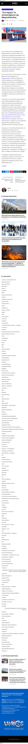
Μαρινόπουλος (6, 53)
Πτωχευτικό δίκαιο (6, 580)
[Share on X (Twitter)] (9, 24)
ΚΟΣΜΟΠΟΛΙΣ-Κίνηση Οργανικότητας (10, 498)
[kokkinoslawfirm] (14, 3)
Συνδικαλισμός (5, 595)
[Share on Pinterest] (12, 24)
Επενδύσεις (4, 444)
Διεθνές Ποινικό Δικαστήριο (8, 375)
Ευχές (3, 464)
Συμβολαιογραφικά (6, 588)
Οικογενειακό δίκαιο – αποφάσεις (9, 533)
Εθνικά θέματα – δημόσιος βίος (9, 405)
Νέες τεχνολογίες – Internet (8, 524)
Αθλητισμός (4, 286)
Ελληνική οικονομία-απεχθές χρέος (10, 418)
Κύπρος (3, 505)
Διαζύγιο (4, 351)
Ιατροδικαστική (5, 470)
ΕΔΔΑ (3, 401)
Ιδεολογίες (4, 472)
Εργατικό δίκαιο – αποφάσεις (8, 453)
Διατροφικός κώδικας (6, 366)
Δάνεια (3, 342)
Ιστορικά (4, 481)
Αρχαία (3, 312)
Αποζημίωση (4, 308)
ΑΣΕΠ (3, 314)
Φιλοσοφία (4, 640)
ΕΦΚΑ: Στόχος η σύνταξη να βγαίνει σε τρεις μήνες (7, 181)
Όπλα (3, 537)
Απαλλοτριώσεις (5, 303)
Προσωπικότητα (5, 578)
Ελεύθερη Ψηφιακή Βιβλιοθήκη (9, 416)
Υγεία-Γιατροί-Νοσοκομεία (8, 627)
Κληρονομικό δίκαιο (6, 494)
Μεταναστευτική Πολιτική (8, 511)
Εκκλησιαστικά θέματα (7, 409)
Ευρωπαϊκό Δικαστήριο (7, 461)
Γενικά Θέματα (5, 338)
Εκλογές (3, 412)
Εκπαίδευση (4, 414)
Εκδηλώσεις (4, 407)
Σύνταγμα (4, 604)
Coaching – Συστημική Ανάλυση (9, 279)
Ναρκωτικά (4, 518)
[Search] (26, 3)
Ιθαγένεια (4, 474)
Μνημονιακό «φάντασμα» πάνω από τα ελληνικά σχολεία (20, 181)
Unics (7, 20)
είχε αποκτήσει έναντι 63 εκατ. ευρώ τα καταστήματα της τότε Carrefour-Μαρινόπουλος (13, 116)
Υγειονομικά (4, 629)
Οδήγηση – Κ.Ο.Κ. (6, 528)
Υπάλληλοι (4, 631)
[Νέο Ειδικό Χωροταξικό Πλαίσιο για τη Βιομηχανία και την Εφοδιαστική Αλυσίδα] (14, 206)
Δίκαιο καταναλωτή (6, 379)
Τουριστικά (4, 620)
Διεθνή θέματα (5, 377)
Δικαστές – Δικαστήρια (7, 386)
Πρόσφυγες (4, 573)
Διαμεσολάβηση (5, 357)
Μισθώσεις (4, 513)
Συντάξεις (4, 606)
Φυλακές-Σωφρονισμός (7, 644)
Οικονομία (4, 535)
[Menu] (2, 3)
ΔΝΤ (3, 396)
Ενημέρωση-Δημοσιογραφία (8, 435)
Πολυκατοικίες (5, 565)
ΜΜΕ (3, 515)
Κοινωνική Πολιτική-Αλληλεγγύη (9, 496)
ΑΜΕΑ (3, 292)
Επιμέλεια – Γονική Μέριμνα (8, 448)
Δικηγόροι (4, 392)
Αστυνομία (4, 318)
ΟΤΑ (3, 541)
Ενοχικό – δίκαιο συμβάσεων (8, 438)
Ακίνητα (3, 288)
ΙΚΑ (2, 476)
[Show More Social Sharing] (14, 24)
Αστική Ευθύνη (5, 316)
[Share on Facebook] (7, 24)
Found (1, 743)
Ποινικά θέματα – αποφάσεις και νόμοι (10, 554)
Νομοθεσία (4, 526)
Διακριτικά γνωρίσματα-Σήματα (9, 355)
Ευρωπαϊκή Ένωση (6, 459)
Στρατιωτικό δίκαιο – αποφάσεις (9, 586)
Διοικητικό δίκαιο (5, 394)
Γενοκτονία (4, 340)
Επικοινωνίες (5, 446)
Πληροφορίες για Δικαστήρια (8, 550)
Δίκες (3, 390)
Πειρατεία (4, 546)
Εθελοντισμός (5, 403)
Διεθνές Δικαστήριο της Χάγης (8, 373)
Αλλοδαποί (4, 290)
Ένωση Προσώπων (6, 442)
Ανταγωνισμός (5, 301)
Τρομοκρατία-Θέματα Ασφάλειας (9, 624)
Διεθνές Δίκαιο (5, 370)
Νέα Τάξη (4, 522)
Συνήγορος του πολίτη (7, 601)
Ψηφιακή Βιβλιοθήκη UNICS (8, 648)
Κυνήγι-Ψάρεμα (5, 502)
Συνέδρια (4, 597)
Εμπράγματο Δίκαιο (6, 425)
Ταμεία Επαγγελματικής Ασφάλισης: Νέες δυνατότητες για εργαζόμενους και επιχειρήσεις (13, 239)
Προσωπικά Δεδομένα (6, 575)
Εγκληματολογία (5, 399)
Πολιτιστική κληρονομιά (7, 563)
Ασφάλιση (4, 321)
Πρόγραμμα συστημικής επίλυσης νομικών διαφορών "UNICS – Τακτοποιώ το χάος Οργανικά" (14, 570)
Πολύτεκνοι (4, 567)
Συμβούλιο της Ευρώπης (7, 591)
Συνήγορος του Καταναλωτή (8, 599)
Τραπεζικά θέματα (6, 622)
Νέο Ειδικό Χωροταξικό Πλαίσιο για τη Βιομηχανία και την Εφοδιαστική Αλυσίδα (17, 671)
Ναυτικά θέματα (5, 520)
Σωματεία (4, 611)
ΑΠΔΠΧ (3, 305)
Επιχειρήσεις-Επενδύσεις (7, 9)
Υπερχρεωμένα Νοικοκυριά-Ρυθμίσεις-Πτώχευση (13, 633)
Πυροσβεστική (5, 582)
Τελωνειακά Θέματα (6, 616)
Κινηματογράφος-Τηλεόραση (8, 492)
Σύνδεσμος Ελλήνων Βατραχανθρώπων (10, 593)
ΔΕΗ (2, 347)
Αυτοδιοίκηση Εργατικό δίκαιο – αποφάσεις (11, 325)
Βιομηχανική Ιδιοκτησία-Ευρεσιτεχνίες (11, 331)
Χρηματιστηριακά (6, 646)
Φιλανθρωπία (5, 637)
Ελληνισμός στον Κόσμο (7, 420)
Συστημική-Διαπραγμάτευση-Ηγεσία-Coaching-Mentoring (15, 609)
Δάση (3, 344)
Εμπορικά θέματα (6, 422)
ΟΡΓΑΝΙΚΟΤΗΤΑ (5, 539)
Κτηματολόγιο (5, 500)
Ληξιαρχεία (4, 507)
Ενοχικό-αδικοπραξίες (7, 440)
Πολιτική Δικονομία (6, 559)
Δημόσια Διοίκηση (6, 349)
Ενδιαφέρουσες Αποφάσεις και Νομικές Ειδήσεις (13, 429)
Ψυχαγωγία (4, 650)
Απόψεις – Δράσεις (6, 310)
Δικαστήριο (4, 388)
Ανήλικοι (4, 297)
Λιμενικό (4, 509)
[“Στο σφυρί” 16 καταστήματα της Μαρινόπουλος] (14, 42)
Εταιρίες (4, 457)
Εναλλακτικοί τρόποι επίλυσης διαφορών (11, 427)
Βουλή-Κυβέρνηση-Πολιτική (8, 334)
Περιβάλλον (4, 548)
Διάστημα (4, 362)
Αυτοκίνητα (4, 327)
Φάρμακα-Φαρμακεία (6, 635)
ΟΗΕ (3, 531)
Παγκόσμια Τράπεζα (6, 544)
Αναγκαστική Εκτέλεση (7, 295)
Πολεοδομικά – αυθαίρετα (7, 557)
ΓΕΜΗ (3, 336)
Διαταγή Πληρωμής (6, 364)
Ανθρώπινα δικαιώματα (7, 299)
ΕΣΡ (2, 455)
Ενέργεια (4, 433)
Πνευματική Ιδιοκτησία (7, 552)
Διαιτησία (4, 353)
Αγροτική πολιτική (6, 282)
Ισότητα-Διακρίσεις (6, 479)
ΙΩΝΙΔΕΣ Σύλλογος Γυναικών (8, 483)
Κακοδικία (4, 485)
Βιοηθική (4, 329)
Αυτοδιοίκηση (5, 323)
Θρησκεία (4, 468)
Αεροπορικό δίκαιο (6, 284)
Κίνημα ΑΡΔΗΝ (5, 489)
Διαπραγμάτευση (5, 360)
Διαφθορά (4, 368)
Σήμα (3, 584)
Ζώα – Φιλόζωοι (5, 466)
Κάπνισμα (4, 487)
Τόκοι (3, 618)
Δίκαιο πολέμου (5, 381)
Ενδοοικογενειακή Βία (7, 431)
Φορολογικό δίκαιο (6, 642)
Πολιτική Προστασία (6, 561)
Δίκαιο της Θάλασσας (6, 383)
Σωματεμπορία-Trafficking (7, 614)
